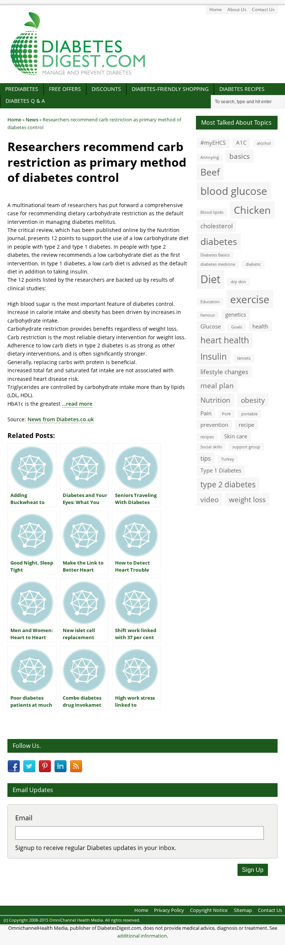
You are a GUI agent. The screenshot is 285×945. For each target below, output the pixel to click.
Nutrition (215, 400)
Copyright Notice (208, 910)
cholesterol (216, 226)
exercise (249, 299)
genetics (235, 314)
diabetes (218, 241)
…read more (77, 403)
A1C (241, 142)
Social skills (211, 446)
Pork (226, 413)
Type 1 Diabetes (220, 470)
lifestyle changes (224, 371)
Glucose (210, 326)
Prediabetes (21, 88)
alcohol (264, 143)
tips (205, 458)
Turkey (227, 459)
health (260, 326)
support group (246, 446)
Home (215, 9)
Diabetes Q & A (25, 100)
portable (249, 413)
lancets (243, 358)
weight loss (247, 499)
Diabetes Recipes (242, 88)
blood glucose (233, 191)
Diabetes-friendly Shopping (170, 88)
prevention (214, 424)
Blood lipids (211, 212)
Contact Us (263, 9)
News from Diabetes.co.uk (60, 419)
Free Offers (65, 88)
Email (24, 817)
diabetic (253, 264)
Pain (206, 413)
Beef (210, 172)
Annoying (209, 157)
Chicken (252, 210)
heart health (224, 340)
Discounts (106, 88)
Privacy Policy (169, 910)
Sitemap (243, 910)
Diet (210, 279)
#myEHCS (213, 142)
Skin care (235, 436)
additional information (142, 935)
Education (210, 301)
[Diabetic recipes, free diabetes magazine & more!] (78, 75)
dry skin (238, 281)
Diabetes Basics (215, 255)
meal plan (217, 385)
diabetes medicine (217, 264)
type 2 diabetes (228, 484)
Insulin (213, 356)
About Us (236, 9)
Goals (236, 327)
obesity (253, 400)
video (209, 499)
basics (239, 156)
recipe (246, 424)
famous (207, 315)
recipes (207, 436)
